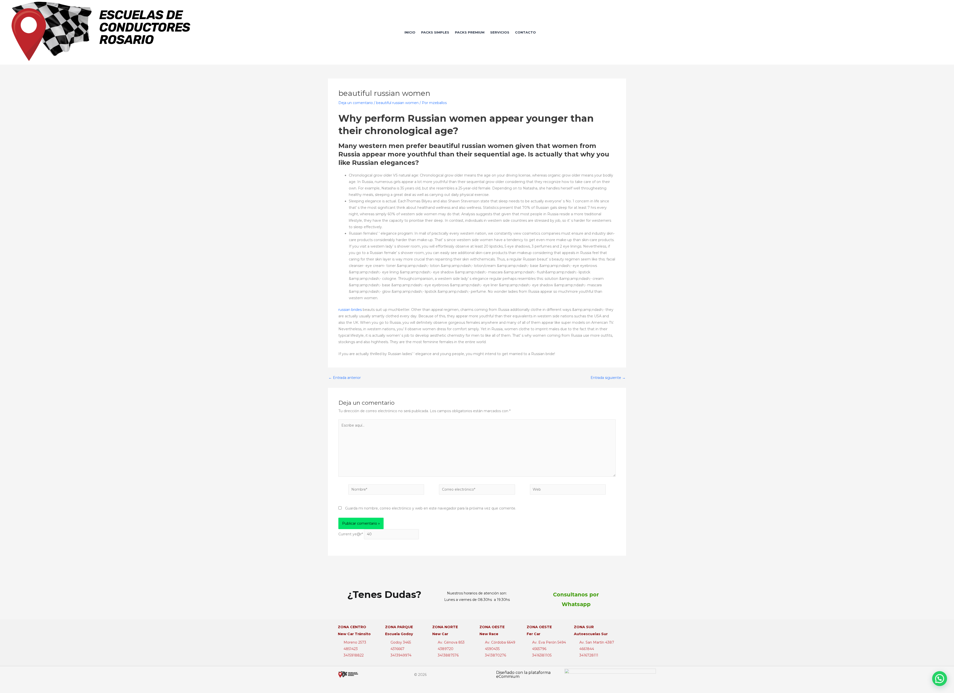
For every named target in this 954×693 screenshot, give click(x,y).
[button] (939, 678)
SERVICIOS (499, 32)
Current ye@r (350, 534)
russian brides (350, 309)
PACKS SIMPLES (435, 32)
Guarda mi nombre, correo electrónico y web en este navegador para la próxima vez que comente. (430, 508)
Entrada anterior (344, 377)
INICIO (409, 32)
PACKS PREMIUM (469, 32)
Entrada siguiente (608, 377)
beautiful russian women (397, 103)
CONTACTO (525, 32)
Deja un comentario (355, 103)
